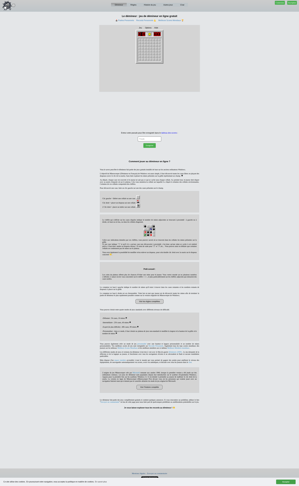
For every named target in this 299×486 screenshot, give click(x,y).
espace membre (120, 360)
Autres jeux (168, 5)
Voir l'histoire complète (149, 387)
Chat (182, 5)
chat (190, 362)
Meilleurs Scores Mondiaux (127, 348)
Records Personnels (156, 346)
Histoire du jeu (150, 5)
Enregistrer (149, 145)
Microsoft (136, 373)
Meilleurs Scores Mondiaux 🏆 (171, 20)
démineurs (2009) (175, 352)
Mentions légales (138, 473)
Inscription (292, 3)
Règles (133, 5)
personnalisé (141, 344)
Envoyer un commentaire (110, 402)
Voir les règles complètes (149, 301)
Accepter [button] (285, 482)
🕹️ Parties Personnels (124, 20)
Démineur (119, 5)
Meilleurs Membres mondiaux (178, 348)
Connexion (280, 3)
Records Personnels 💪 (146, 20)
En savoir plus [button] (101, 482)
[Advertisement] (149, 109)
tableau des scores (169, 133)
